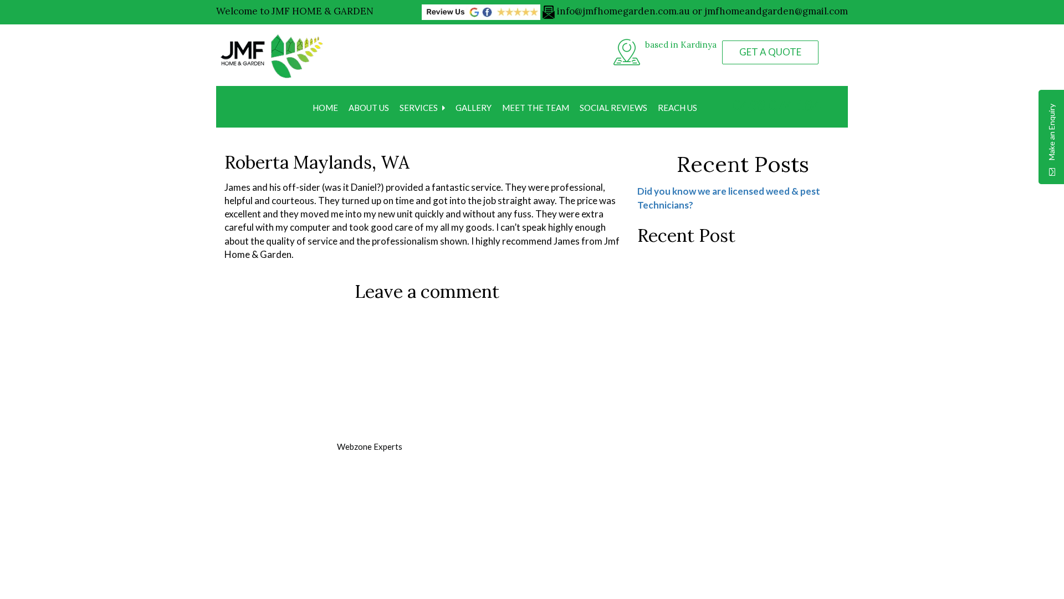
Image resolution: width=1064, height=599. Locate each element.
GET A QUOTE (770, 52)
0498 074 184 (775, 105)
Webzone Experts (369, 446)
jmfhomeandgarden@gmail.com (776, 11)
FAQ (435, 519)
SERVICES (419, 108)
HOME (325, 108)
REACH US (677, 108)
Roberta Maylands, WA (317, 162)
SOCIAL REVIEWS (613, 108)
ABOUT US (369, 108)
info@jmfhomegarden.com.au (623, 11)
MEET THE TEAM (535, 108)
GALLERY (474, 108)
